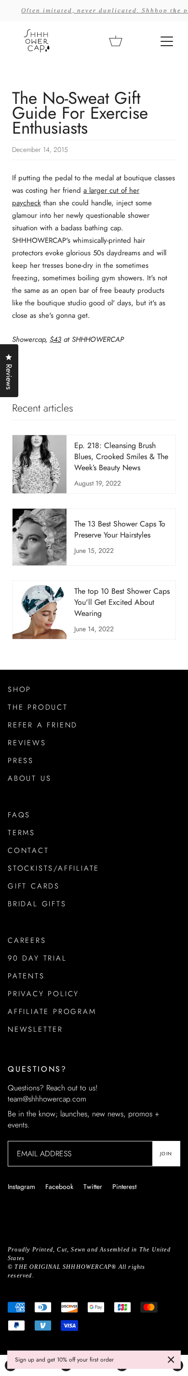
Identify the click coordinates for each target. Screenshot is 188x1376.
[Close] (171, 1359)
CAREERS (27, 940)
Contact (28, 850)
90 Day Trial (37, 958)
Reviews (27, 743)
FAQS (19, 815)
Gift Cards (34, 886)
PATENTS (26, 976)
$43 (55, 339)
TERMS (21, 832)
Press (21, 760)
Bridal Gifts (37, 904)
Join (166, 1153)
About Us (29, 778)
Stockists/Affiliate (53, 868)
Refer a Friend (43, 725)
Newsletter (35, 1029)
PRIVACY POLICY (43, 993)
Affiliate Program (52, 1011)
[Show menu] (168, 41)
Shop (19, 689)
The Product (38, 707)
